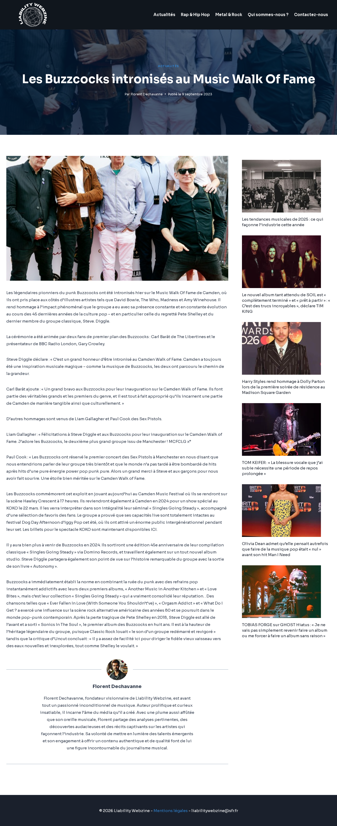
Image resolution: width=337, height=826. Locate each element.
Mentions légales (170, 810)
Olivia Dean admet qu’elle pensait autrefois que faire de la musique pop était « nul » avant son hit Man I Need (285, 549)
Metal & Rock (228, 14)
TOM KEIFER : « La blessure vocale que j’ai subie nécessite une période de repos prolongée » (282, 468)
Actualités (164, 14)
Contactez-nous (311, 14)
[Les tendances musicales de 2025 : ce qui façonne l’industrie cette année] (286, 186)
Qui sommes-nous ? (268, 14)
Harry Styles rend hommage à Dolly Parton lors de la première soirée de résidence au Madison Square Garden (283, 387)
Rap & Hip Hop (195, 14)
